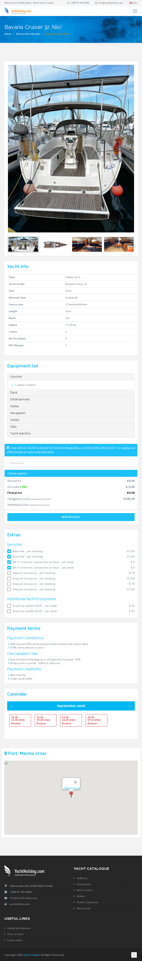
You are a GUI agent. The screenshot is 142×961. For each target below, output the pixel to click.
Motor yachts (85, 890)
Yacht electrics (20, 433)
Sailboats (82, 878)
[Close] (75, 782)
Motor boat (83, 908)
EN (134, 2)
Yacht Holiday (32, 954)
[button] (71, 794)
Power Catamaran (87, 902)
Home (7, 34)
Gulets (81, 896)
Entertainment (20, 399)
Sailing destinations (19, 928)
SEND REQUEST (71, 517)
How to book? (15, 934)
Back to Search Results (28, 34)
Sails (13, 426)
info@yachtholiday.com (111, 2)
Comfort (16, 376)
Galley (14, 406)
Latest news (14, 940)
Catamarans (84, 884)
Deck (13, 392)
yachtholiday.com (19, 904)
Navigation (17, 413)
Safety (14, 420)
